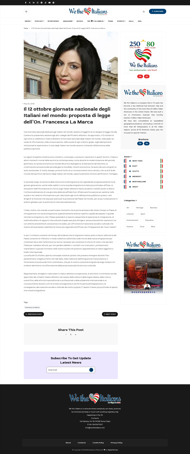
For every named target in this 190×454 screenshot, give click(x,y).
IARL (140, 21)
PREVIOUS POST (35, 314)
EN (147, 76)
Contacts (82, 443)
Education (149, 220)
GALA (131, 21)
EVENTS (120, 21)
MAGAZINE (67, 21)
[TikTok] (46, 2)
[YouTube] (49, 2)
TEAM (110, 21)
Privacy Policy (116, 443)
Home (26, 28)
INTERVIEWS (53, 21)
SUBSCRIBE (158, 11)
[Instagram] (38, 2)
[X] (30, 2)
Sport (143, 214)
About (68, 443)
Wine (153, 227)
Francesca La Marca (32, 307)
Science (130, 227)
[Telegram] (42, 2)
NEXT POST (111, 314)
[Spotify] (53, 2)
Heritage (139, 208)
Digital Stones (113, 450)
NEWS (27, 21)
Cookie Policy (98, 443)
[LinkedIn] (34, 2)
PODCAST (39, 21)
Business (153, 208)
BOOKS (80, 21)
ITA (140, 76)
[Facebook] (26, 2)
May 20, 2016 (29, 104)
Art (128, 208)
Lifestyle (130, 214)
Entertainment (132, 220)
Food (142, 227)
